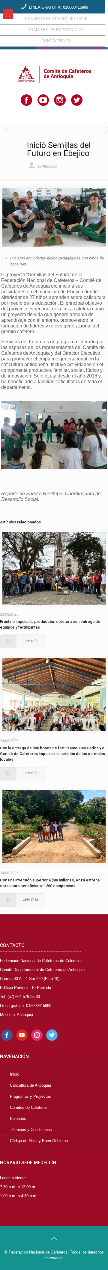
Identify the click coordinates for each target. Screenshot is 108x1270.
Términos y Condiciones (31, 1129)
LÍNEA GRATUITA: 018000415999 (58, 7)
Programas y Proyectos (30, 1096)
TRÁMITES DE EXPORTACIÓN (56, 30)
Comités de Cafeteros (29, 1107)
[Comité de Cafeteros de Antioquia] (54, 65)
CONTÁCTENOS (56, 41)
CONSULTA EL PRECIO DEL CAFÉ (56, 18)
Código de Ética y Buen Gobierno (39, 1140)
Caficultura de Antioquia (30, 1085)
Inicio (14, 1074)
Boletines (18, 1118)
